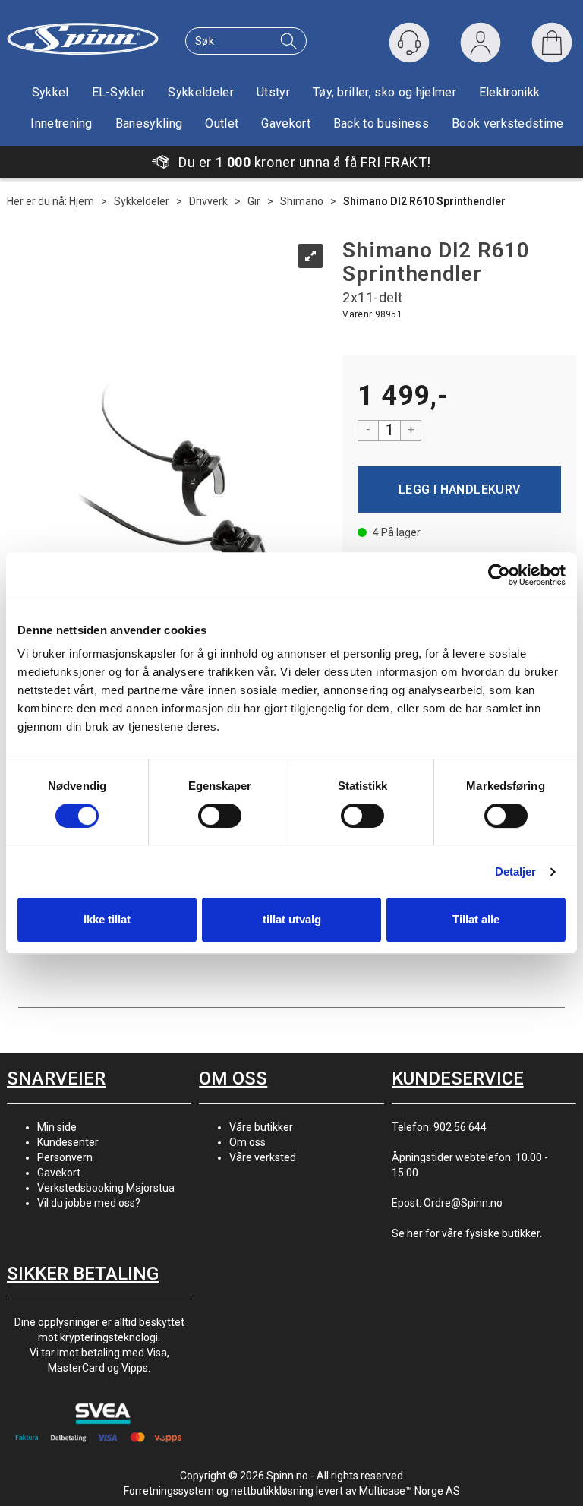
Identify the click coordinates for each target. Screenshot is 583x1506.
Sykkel (50, 92)
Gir (253, 201)
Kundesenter (68, 1142)
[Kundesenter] (409, 42)
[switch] (219, 816)
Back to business (381, 123)
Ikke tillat (107, 919)
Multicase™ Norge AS (409, 1491)
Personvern (65, 1157)
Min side (57, 1127)
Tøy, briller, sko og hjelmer (384, 92)
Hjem (81, 201)
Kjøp (459, 489)
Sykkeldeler (201, 92)
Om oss (247, 1142)
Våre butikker (261, 1127)
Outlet (221, 123)
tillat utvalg (292, 919)
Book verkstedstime (508, 123)
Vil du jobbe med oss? (88, 1203)
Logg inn (480, 46)
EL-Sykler (119, 92)
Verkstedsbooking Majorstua (106, 1188)
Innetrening (61, 123)
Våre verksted (262, 1157)
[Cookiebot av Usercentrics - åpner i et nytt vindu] (499, 575)
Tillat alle (475, 919)
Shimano (301, 201)
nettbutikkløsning (272, 1491)
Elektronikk (509, 92)
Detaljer (516, 871)
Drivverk (208, 201)
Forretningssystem (169, 1491)
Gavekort (285, 123)
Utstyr (273, 92)
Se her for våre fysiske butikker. (467, 1233)
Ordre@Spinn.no (463, 1203)
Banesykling (149, 123)
